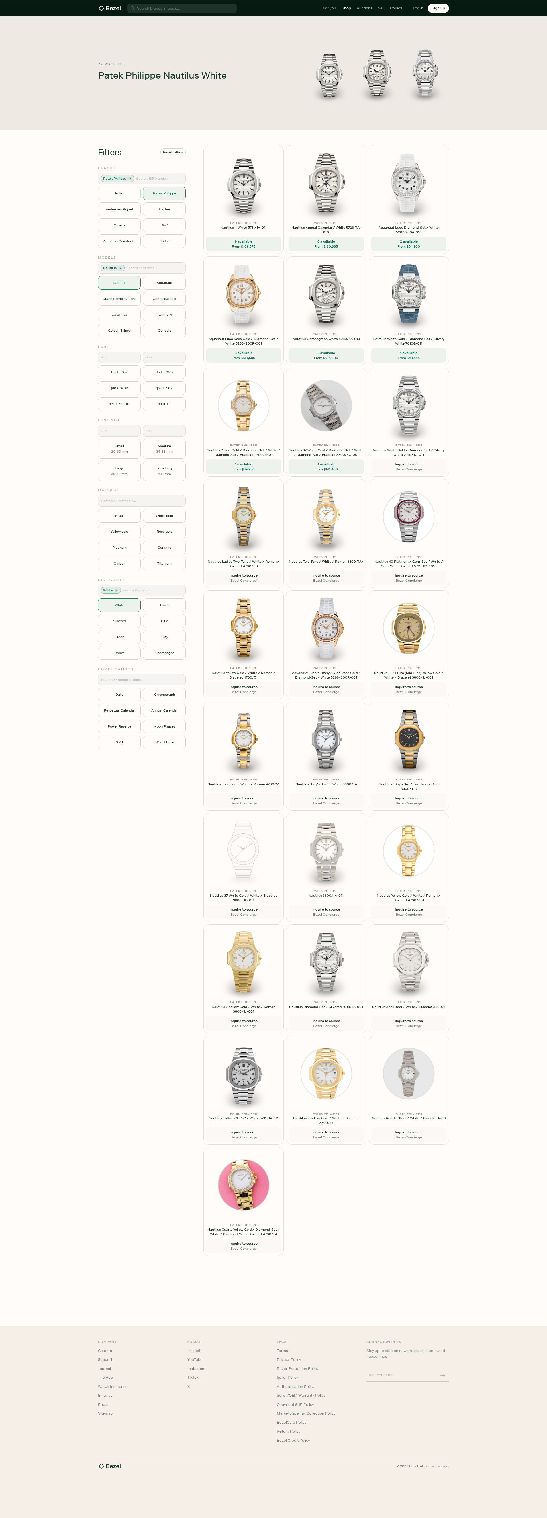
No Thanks (243, 798)
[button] (243, 730)
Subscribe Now (243, 784)
